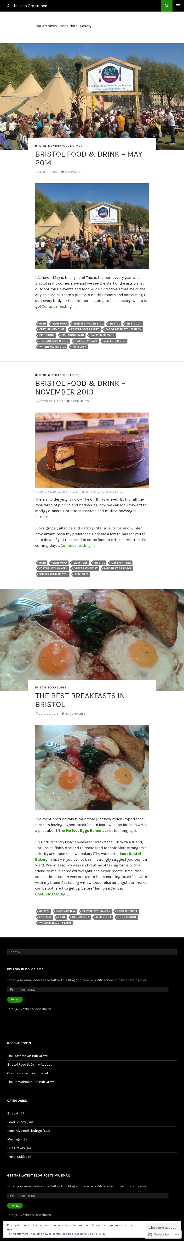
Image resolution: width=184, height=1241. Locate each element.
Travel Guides (17, 1157)
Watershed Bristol (52, 346)
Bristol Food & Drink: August (29, 1065)
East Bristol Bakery (85, 329)
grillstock (47, 335)
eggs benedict (127, 911)
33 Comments (75, 713)
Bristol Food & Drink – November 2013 (80, 387)
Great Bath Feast (86, 568)
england (45, 917)
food (61, 917)
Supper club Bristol (53, 574)
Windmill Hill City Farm (55, 922)
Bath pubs (81, 562)
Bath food (59, 323)
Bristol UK (133, 323)
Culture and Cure (51, 329)
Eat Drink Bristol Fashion (123, 329)
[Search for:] (92, 952)
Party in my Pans (102, 335)
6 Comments (74, 172)
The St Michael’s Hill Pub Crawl (31, 1082)
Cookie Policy (96, 1233)
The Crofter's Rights (53, 341)
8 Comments (79, 401)
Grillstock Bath (72, 335)
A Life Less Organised (27, 5)
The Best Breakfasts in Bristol (80, 700)
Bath (42, 323)
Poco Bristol (127, 917)
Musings (14, 1139)
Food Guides (57, 687)
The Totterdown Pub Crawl (27, 1056)
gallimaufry (80, 917)
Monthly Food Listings (65, 145)
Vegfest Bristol (115, 341)
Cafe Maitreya (121, 562)
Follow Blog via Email (26, 969)
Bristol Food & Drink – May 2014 (88, 158)
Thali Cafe (81, 574)
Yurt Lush (79, 346)
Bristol (40, 145)
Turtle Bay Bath (86, 341)
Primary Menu (178, 6)
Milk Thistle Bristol (117, 568)
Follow (15, 999)
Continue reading (59, 306)
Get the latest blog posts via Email (38, 1175)
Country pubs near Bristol (27, 1073)
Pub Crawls (16, 1148)
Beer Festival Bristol (88, 323)
